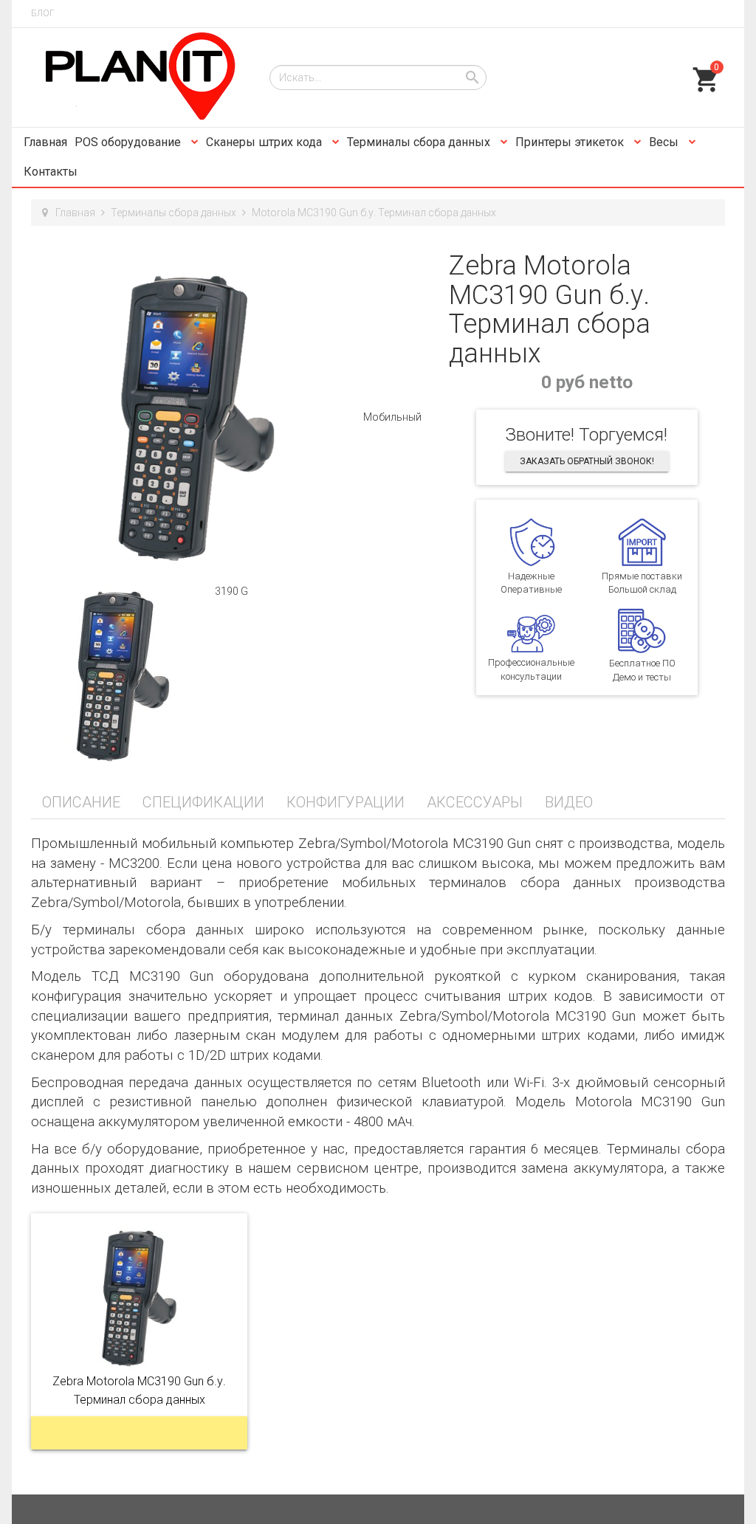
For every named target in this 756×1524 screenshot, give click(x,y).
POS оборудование (129, 142)
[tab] (81, 802)
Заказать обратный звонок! (587, 461)
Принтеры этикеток (571, 142)
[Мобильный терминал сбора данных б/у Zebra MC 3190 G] (197, 417)
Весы (665, 142)
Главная (45, 142)
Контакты (51, 172)
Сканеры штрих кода (265, 142)
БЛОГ (43, 13)
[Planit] (139, 77)
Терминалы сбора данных (420, 142)
